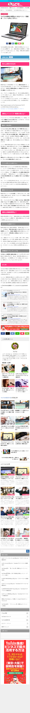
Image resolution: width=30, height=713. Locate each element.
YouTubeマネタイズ (4, 7)
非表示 (11, 57)
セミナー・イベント (15, 623)
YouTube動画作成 (20, 7)
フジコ (15, 351)
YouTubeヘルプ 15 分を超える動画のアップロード (12, 108)
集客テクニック (12, 7)
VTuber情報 (27, 7)
